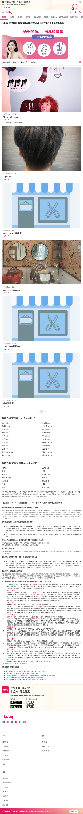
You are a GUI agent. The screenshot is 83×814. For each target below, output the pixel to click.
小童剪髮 (45, 487)
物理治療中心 (74, 17)
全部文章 (5, 787)
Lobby (33, 643)
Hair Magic (38, 606)
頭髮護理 (5, 474)
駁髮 (3, 484)
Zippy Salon (28, 653)
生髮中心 (54, 17)
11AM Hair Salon (33, 631)
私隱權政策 (5, 759)
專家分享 (5, 791)
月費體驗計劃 (45, 751)
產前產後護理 (63, 17)
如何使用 (44, 742)
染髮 (44, 471)
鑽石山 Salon (6, 455)
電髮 (3, 471)
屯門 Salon (46, 433)
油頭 (3, 487)
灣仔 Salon (5, 436)
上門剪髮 (45, 468)
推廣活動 (5, 800)
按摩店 (12, 17)
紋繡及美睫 (37, 17)
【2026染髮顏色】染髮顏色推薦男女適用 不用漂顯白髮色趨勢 (25, 677)
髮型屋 (4, 17)
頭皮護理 (45, 481)
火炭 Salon (46, 446)
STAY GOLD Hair (34, 594)
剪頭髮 (4, 468)
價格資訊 (5, 778)
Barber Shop (46, 474)
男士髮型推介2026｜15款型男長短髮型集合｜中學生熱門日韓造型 (27, 671)
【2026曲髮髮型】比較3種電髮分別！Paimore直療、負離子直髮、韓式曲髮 (30, 675)
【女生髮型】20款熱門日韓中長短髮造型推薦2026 (22, 673)
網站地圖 (5, 805)
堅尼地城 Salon (7, 452)
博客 (3, 764)
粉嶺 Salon (5, 446)
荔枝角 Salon (47, 455)
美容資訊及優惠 (7, 782)
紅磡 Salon (5, 449)
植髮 (44, 484)
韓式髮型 (45, 477)
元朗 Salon (46, 423)
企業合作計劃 (45, 746)
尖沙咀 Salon (47, 426)
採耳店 (46, 17)
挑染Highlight (7, 477)
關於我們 (5, 742)
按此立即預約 (10, 590)
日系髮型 (5, 481)
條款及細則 (5, 751)
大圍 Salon (5, 433)
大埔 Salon (46, 439)
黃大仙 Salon (47, 452)
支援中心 (5, 746)
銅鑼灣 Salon (6, 426)
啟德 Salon (5, 439)
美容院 (20, 17)
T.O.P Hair (36, 619)
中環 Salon (46, 436)
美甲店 (28, 17)
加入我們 (5, 755)
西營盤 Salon (47, 449)
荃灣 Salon (5, 423)
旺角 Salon (5, 429)
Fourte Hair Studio (36, 584)
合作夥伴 (5, 796)
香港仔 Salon (47, 442)
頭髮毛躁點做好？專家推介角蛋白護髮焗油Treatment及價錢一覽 (26, 679)
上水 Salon (5, 442)
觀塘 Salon (46, 429)
